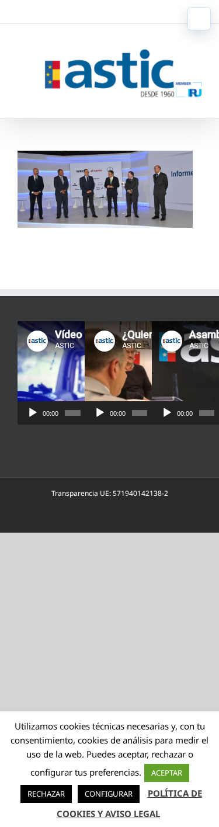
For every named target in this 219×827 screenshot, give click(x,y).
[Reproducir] (33, 413)
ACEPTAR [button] (166, 772)
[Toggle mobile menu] (199, 18)
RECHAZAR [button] (46, 793)
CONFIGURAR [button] (109, 793)
